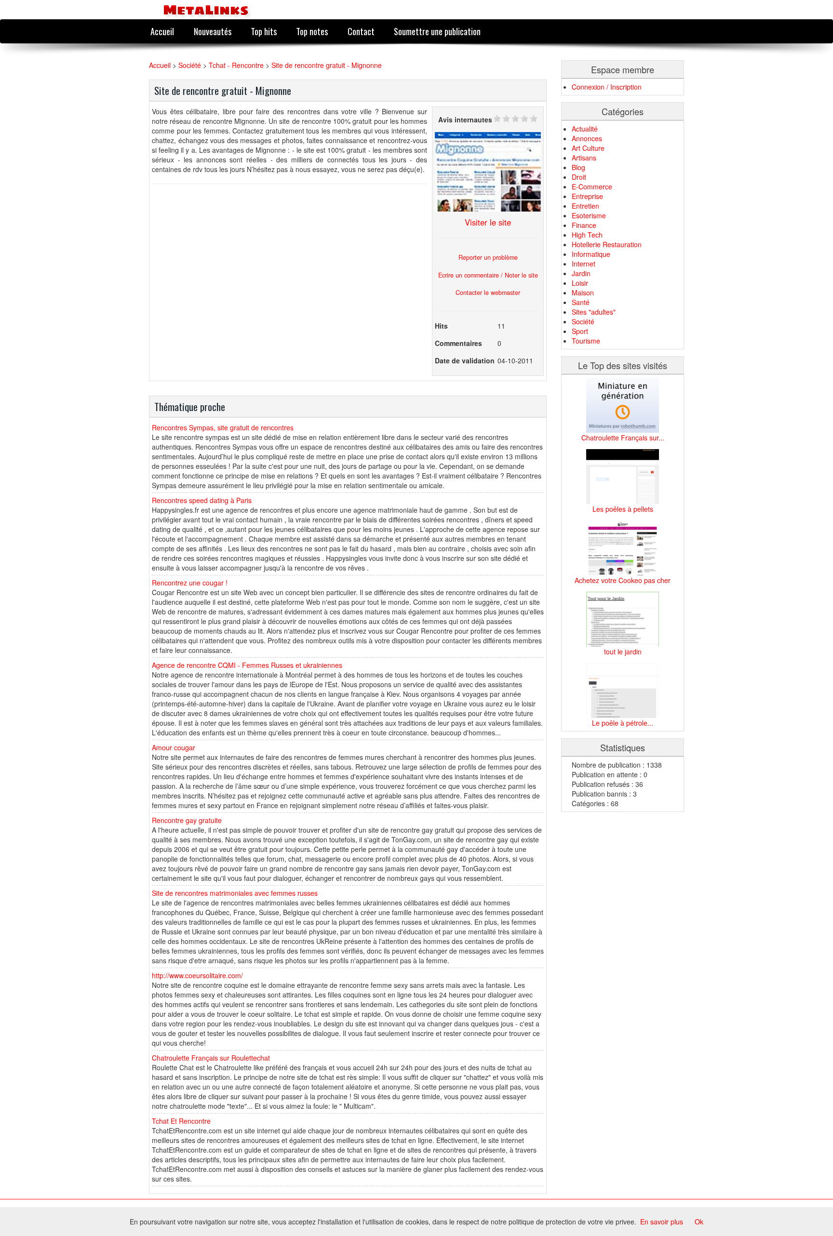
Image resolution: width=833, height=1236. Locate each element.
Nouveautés (212, 31)
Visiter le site (488, 222)
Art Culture (588, 148)
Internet (583, 263)
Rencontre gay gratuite (187, 820)
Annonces (587, 138)
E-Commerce (592, 186)
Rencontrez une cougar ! (190, 582)
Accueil (162, 31)
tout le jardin (623, 651)
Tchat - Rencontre (236, 65)
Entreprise (587, 196)
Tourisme (586, 341)
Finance (584, 225)
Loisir (580, 283)
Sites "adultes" (594, 312)
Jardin (581, 273)
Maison (583, 292)
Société (189, 65)
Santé (581, 302)
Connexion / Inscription (607, 87)
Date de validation (465, 360)
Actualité (585, 128)
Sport (580, 331)
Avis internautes (465, 119)
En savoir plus (661, 1221)
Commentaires (458, 343)
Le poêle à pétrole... (622, 723)
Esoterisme (589, 215)
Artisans (584, 157)
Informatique (591, 254)
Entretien (585, 206)
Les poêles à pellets (622, 509)
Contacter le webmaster (488, 292)
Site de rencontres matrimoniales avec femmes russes (235, 893)
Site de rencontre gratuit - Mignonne (326, 65)
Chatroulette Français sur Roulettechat (211, 1058)
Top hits (264, 31)
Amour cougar (173, 747)
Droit (579, 177)
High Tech (587, 234)
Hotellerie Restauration (607, 244)
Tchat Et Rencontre (181, 1121)
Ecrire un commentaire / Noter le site (488, 275)
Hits (441, 326)
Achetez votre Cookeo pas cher (623, 580)
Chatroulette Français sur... (622, 437)
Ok (699, 1221)
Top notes (312, 31)
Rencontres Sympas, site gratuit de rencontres (223, 427)
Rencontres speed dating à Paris (202, 500)
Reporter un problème (488, 257)
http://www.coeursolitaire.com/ (197, 975)
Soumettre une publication (437, 31)
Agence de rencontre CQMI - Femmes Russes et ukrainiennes (247, 665)
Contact (361, 31)
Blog (578, 167)
